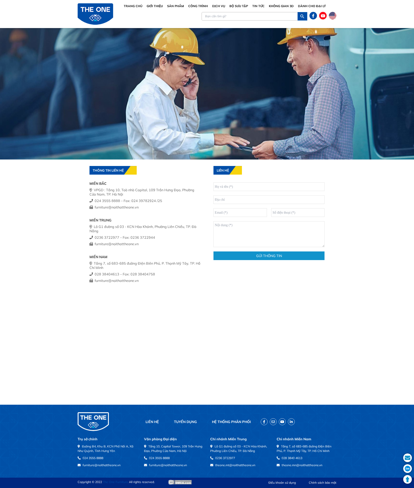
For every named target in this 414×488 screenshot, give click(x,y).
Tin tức (258, 6)
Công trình (198, 6)
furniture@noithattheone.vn (102, 465)
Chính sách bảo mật (322, 483)
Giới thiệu (155, 6)
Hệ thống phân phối (231, 422)
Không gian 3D (281, 6)
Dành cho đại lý (312, 6)
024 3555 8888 (93, 458)
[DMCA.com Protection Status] (180, 482)
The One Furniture (115, 482)
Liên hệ (152, 422)
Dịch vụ (218, 6)
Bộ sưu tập (238, 6)
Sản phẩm (175, 6)
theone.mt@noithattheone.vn (235, 465)
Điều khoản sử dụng (282, 483)
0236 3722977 (225, 458)
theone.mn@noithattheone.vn (302, 465)
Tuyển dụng (185, 422)
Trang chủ (133, 6)
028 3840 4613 (292, 458)
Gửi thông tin (269, 256)
